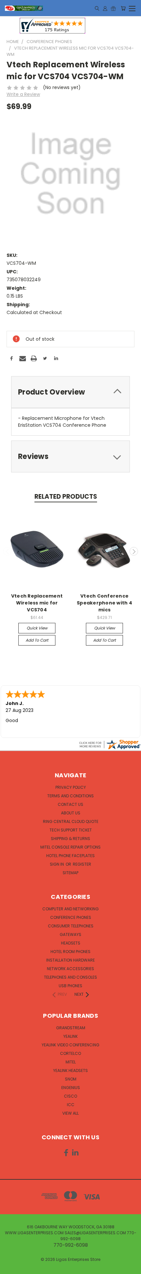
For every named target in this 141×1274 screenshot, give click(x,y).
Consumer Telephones (70, 926)
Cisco (70, 1096)
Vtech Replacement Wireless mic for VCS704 (37, 603)
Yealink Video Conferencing (70, 1045)
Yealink (70, 1036)
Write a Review (23, 94)
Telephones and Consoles (70, 977)
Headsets (70, 943)
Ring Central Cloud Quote (70, 821)
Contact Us (70, 804)
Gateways (70, 934)
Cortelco (70, 1053)
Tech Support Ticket (71, 830)
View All (70, 1113)
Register (82, 864)
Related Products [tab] (65, 496)
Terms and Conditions (70, 796)
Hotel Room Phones (70, 951)
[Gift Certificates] (113, 8)
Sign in (57, 864)
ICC (70, 1104)
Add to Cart (37, 640)
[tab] (70, 392)
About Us (70, 813)
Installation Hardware (70, 960)
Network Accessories (70, 968)
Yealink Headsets (70, 1070)
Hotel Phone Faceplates (70, 855)
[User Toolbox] (105, 8)
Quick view (37, 628)
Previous (7, 551)
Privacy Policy (70, 787)
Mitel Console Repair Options (70, 847)
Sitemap (70, 873)
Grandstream (70, 1028)
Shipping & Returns (70, 838)
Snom (70, 1079)
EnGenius (70, 1087)
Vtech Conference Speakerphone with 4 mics (104, 603)
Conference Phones (70, 917)
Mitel (71, 1062)
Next (134, 551)
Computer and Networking (70, 909)
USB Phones (70, 986)
